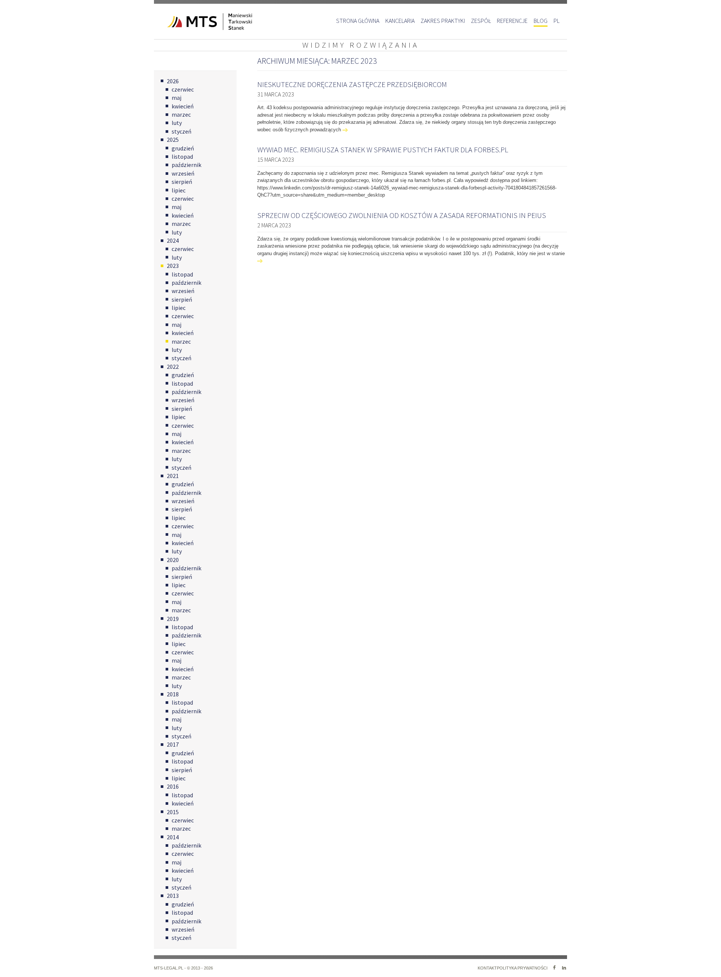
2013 (173, 895)
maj (176, 97)
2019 (173, 618)
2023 (173, 265)
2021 (173, 475)
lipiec (179, 190)
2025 (173, 139)
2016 (173, 786)
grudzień (183, 148)
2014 (173, 837)
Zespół (481, 20)
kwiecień (183, 106)
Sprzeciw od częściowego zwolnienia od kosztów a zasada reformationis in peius (401, 215)
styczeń (182, 131)
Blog (541, 20)
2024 (173, 240)
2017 (173, 744)
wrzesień (183, 173)
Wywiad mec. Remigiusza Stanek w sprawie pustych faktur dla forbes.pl (382, 149)
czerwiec (183, 89)
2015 (173, 812)
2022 (173, 366)
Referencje (512, 20)
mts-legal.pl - (170, 968)
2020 (173, 560)
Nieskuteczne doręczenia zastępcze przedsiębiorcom (352, 84)
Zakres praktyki (443, 20)
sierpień (182, 181)
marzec (181, 114)
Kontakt (487, 968)
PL (557, 20)
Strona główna (357, 20)
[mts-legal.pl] (199, 21)
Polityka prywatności (522, 968)
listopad (182, 156)
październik (186, 164)
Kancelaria (400, 20)
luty (177, 122)
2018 (173, 694)
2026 (173, 81)
